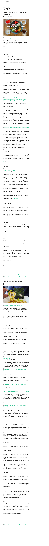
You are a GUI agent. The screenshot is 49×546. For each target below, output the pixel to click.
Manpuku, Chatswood (12, 282)
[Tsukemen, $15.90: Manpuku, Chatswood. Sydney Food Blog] (15, 150)
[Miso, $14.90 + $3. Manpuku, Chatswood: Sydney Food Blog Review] (16, 369)
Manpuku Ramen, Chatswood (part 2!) (15, 14)
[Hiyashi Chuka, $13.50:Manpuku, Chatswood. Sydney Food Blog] (16, 127)
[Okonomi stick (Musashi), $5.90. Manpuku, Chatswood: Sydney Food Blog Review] (16, 357)
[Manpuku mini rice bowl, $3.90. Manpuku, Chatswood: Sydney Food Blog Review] (16, 405)
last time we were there (17, 198)
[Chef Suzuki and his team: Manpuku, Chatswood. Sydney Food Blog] (16, 169)
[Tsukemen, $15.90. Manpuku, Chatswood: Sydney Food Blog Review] (16, 385)
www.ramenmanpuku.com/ (13, 274)
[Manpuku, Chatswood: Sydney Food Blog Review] (13, 305)
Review (5, 16)
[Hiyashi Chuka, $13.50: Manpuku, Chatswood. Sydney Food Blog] (16, 38)
